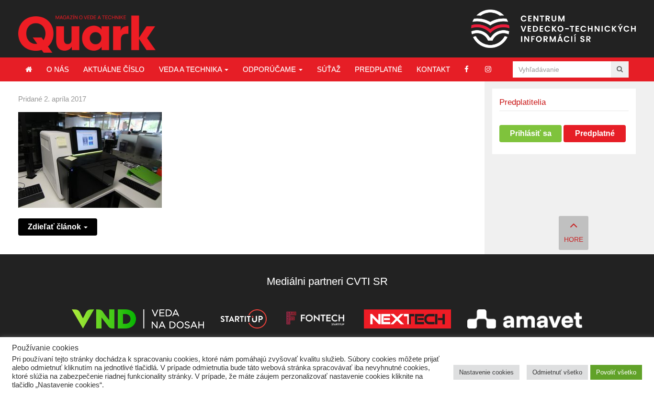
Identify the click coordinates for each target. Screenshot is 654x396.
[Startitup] (243, 320)
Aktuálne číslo (114, 69)
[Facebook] (466, 69)
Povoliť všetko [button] (616, 372)
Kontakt (433, 69)
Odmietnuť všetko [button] (557, 372)
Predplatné (378, 69)
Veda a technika (191, 69)
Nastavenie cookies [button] (486, 372)
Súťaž (328, 69)
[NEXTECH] (407, 320)
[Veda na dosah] (138, 320)
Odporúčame (270, 69)
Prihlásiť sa (531, 133)
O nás (57, 69)
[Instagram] (488, 69)
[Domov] (28, 69)
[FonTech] (315, 320)
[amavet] (524, 320)
